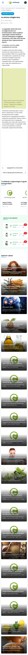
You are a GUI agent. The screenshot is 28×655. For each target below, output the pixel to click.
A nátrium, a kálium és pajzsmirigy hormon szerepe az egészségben (13, 570)
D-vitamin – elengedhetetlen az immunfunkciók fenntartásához (12, 494)
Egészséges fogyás (20, 8)
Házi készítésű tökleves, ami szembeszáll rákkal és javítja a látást (12, 647)
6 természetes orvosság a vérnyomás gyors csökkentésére (12, 381)
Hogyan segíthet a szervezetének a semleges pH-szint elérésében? (13, 476)
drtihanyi (16, 2)
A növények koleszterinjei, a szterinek (14, 401)
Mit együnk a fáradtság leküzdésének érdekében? (10, 513)
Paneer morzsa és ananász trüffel (12, 591)
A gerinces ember (7, 609)
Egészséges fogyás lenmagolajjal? (13, 533)
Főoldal (3, 8)
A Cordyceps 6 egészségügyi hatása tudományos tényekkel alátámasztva (13, 287)
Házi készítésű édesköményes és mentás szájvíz (12, 268)
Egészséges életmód (10, 8)
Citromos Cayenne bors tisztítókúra (13, 458)
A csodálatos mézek (8, 439)
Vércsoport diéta (7, 307)
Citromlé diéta (6, 628)
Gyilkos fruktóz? (7, 552)
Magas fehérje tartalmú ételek (7, 203)
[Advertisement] (14, 84)
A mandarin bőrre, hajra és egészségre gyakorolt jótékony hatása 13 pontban (12, 362)
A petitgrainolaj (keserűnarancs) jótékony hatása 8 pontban (12, 325)
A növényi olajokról (8, 345)
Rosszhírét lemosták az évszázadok (13, 420)
